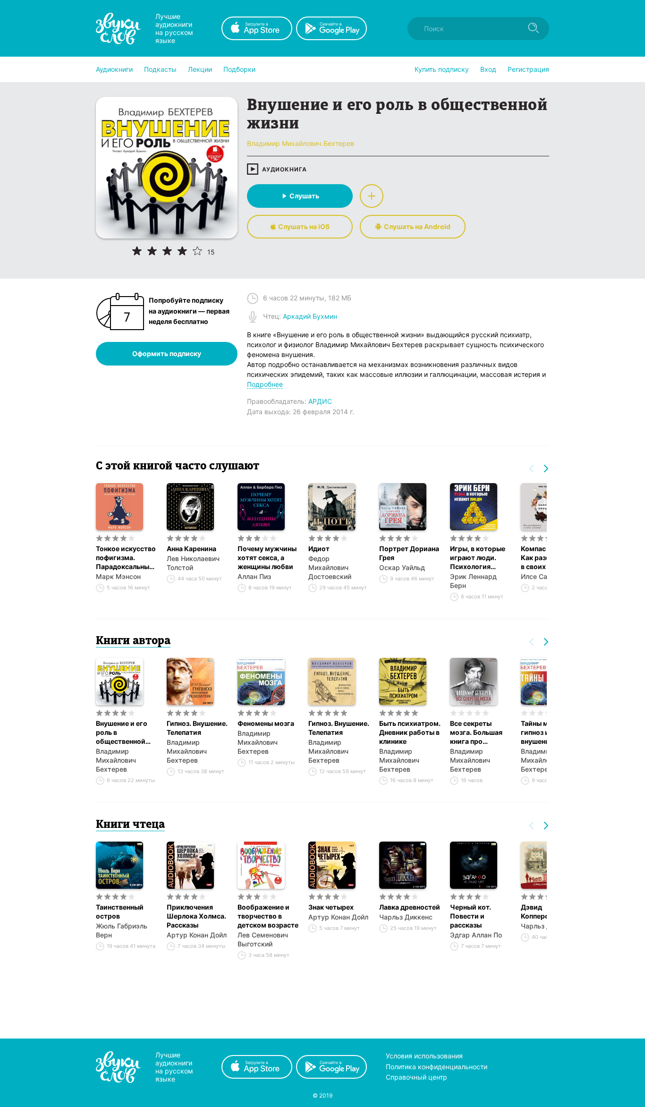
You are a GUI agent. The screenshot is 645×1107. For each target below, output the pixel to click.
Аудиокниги (114, 69)
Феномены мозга (266, 723)
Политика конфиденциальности (436, 1067)
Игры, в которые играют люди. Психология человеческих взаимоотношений (480, 558)
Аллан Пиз (254, 576)
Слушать (304, 196)
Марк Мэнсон (118, 576)
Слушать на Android (417, 226)
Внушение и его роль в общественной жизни (121, 732)
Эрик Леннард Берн (473, 580)
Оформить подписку (166, 353)
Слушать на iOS (304, 226)
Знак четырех (331, 907)
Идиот (319, 549)
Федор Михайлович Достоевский (329, 567)
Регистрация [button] (528, 69)
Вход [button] (488, 69)
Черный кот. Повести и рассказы (470, 916)
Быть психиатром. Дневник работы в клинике (410, 732)
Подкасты (160, 69)
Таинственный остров (120, 911)
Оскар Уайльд (402, 567)
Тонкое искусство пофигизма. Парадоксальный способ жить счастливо (126, 558)
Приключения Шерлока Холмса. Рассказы (196, 916)
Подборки (239, 69)
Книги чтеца (130, 825)
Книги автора (133, 641)
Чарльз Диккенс (406, 917)
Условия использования (424, 1056)
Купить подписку (442, 69)
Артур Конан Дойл (197, 935)
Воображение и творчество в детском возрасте (268, 916)
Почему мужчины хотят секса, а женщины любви (267, 558)
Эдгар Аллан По (476, 935)
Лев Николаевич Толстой (193, 562)
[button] (114, 69)
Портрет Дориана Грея (409, 553)
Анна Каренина (191, 549)
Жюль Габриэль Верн (121, 930)
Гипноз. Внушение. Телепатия (197, 727)
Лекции (200, 69)
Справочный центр (416, 1077)
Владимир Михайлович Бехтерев (116, 760)
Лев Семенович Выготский (263, 939)
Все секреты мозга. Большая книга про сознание (476, 732)
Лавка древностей (409, 907)
